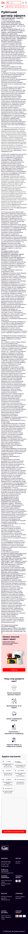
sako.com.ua (17, 150)
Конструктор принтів (6, 896)
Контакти (18, 863)
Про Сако (18, 861)
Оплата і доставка (5, 915)
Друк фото (4, 898)
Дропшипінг (19, 898)
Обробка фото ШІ (5, 899)
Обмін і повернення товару (6, 918)
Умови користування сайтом (6, 881)
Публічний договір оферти (5, 884)
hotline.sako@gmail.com (7, 872)
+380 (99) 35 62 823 (5, 861)
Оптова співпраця (20, 896)
